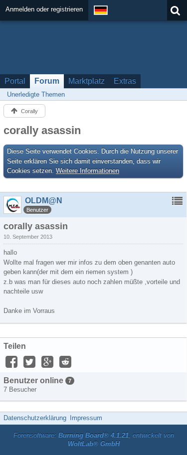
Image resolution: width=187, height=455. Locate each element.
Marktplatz (86, 81)
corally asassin (42, 130)
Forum (46, 81)
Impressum (86, 418)
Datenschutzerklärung (34, 418)
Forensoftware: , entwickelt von (93, 440)
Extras (125, 81)
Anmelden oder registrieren (44, 9)
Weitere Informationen (87, 170)
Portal (14, 81)
